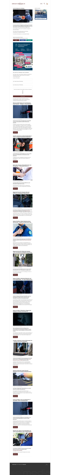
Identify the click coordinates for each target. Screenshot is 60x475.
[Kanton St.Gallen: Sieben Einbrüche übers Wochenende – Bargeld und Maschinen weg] (22, 229)
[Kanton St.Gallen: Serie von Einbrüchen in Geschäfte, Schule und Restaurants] (22, 408)
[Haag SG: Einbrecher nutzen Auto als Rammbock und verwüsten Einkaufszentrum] (22, 379)
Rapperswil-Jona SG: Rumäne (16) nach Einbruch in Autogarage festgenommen (21, 193)
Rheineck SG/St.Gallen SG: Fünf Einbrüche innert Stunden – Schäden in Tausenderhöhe (22, 103)
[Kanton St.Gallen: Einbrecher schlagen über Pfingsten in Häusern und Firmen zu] (22, 319)
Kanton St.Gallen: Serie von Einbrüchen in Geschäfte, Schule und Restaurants (21, 400)
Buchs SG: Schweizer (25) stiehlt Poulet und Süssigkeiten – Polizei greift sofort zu (22, 166)
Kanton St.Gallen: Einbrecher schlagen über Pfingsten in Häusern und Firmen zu (22, 311)
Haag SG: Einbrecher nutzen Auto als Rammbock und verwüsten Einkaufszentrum (22, 371)
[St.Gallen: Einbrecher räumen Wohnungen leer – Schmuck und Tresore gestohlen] (22, 349)
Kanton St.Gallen (20, 360)
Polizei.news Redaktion (19, 23)
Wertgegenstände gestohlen (17, 450)
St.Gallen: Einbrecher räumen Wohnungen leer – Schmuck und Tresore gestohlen (22, 341)
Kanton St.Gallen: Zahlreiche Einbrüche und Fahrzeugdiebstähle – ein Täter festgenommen (22, 279)
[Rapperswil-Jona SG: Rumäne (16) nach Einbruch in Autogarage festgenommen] (22, 200)
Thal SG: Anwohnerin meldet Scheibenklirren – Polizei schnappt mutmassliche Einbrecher (22, 136)
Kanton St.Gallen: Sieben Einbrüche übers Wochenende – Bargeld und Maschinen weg (22, 222)
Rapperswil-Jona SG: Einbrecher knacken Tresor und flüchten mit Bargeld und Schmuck (22, 252)
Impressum (14, 464)
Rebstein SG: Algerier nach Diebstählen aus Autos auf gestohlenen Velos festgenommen (22, 431)
